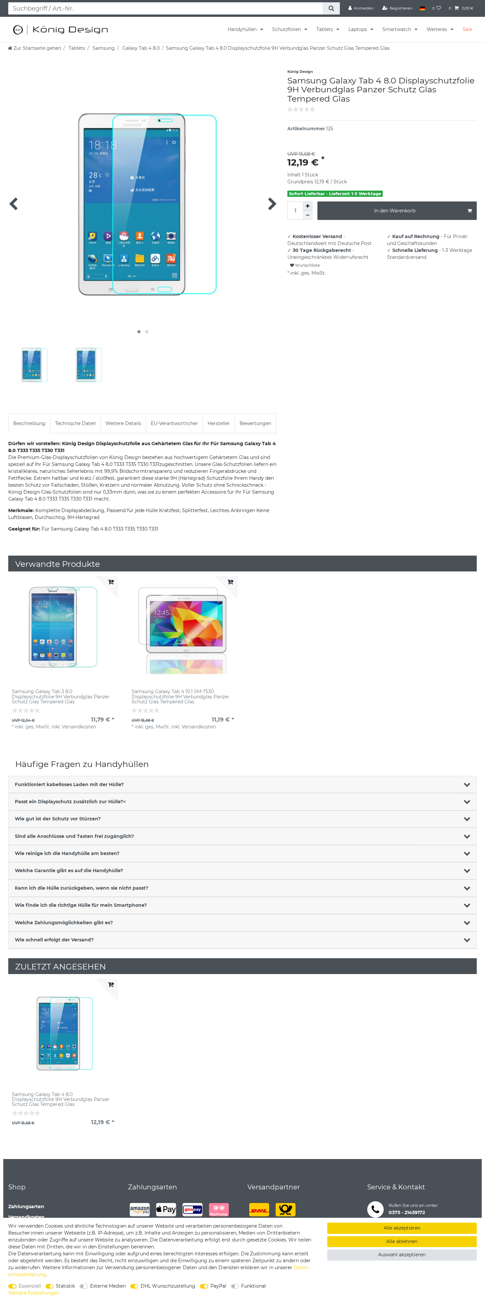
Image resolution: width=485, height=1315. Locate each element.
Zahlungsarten (26, 1206)
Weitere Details (123, 423)
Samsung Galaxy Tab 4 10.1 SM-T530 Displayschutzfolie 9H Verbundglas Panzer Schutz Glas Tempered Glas (180, 696)
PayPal (218, 1286)
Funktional (253, 1286)
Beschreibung (29, 423)
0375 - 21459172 (407, 1212)
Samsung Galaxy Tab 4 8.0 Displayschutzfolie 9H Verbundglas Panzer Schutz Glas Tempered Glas (61, 1099)
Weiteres (437, 29)
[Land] (422, 8)
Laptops (358, 29)
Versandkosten (26, 1217)
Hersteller (219, 423)
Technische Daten (75, 423)
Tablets (325, 29)
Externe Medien (108, 1286)
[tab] (29, 423)
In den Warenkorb (394, 211)
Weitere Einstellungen (33, 1293)
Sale (467, 29)
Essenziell (30, 1286)
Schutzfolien (287, 29)
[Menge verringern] (307, 215)
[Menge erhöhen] (307, 206)
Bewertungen (255, 423)
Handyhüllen (243, 29)
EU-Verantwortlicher (174, 423)
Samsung (103, 48)
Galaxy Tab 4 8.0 (140, 48)
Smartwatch (397, 29)
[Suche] (331, 8)
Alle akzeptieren (402, 1228)
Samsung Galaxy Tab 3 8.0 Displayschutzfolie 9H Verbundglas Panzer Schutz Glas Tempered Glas (61, 696)
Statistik (65, 1286)
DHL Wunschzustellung (168, 1286)
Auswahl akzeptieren (402, 1255)
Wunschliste (307, 265)
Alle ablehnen (401, 1241)
